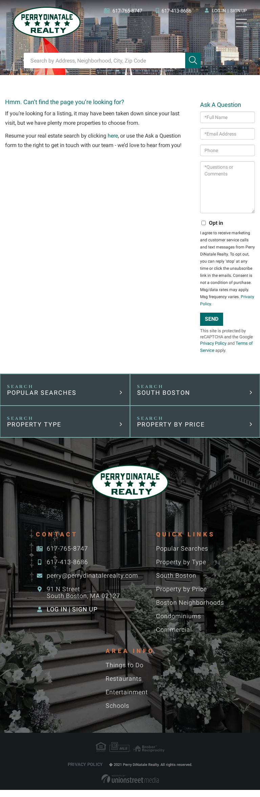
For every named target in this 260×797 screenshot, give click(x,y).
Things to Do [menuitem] (125, 665)
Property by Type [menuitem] (181, 561)
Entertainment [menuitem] (127, 692)
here (113, 135)
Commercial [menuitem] (174, 629)
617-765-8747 (127, 11)
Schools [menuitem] (117, 705)
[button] (193, 60)
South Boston (163, 392)
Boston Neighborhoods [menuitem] (190, 602)
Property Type (34, 424)
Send (211, 319)
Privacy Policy (213, 343)
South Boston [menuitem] (176, 575)
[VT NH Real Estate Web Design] (130, 778)
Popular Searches (42, 392)
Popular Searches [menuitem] (182, 548)
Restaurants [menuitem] (124, 678)
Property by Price (171, 424)
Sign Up (238, 10)
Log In (219, 10)
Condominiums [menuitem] (178, 616)
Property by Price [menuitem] (181, 589)
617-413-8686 (176, 11)
